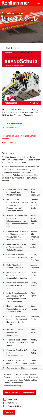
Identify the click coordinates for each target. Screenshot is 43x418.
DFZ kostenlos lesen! (10, 127)
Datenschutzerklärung (12, 385)
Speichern (9, 412)
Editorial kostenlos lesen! (12, 123)
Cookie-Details (28, 392)
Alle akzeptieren (11, 392)
